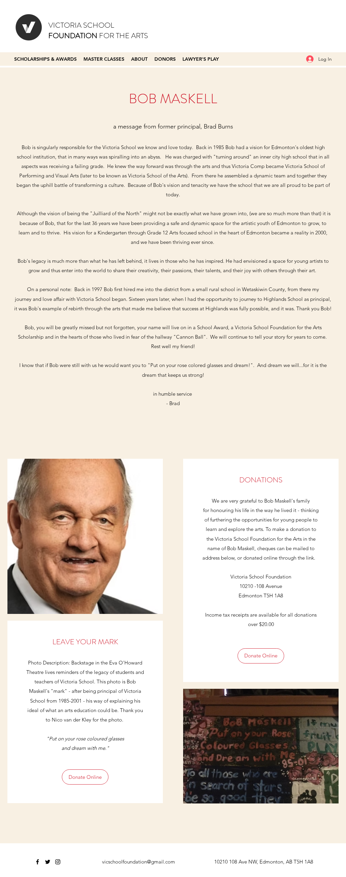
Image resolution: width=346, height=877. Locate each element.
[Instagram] (57, 861)
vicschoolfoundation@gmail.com (138, 861)
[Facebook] (37, 861)
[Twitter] (47, 861)
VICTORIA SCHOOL (81, 25)
